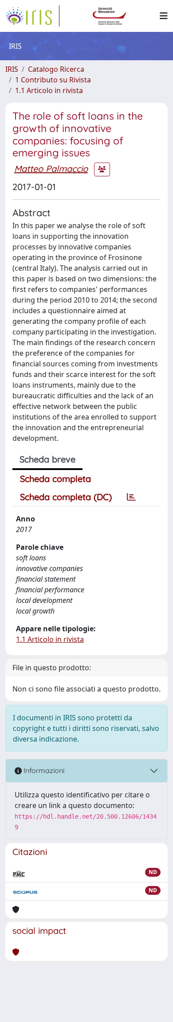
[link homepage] (32, 16)
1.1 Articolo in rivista (49, 90)
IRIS (11, 69)
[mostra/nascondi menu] (164, 16)
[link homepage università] (110, 16)
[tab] (131, 497)
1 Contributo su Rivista (53, 80)
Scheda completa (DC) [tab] (66, 496)
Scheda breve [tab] (47, 459)
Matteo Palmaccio (51, 168)
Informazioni (43, 770)
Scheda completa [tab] (55, 478)
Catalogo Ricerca (56, 69)
